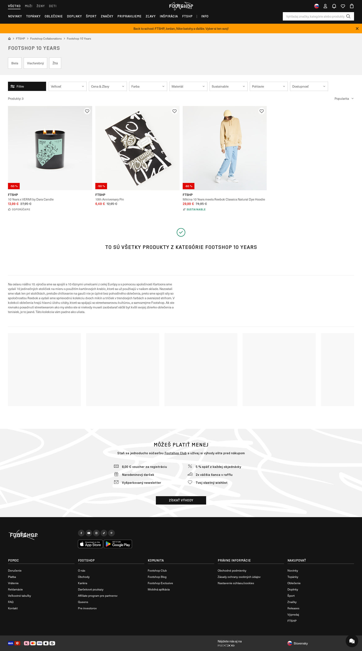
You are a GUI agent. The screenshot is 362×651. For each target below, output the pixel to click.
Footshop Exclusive (160, 583)
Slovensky (301, 643)
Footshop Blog (157, 577)
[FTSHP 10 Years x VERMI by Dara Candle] (50, 148)
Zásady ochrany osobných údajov (239, 577)
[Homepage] (41, 535)
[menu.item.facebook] (81, 533)
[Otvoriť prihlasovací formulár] (325, 6)
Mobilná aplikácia (159, 589)
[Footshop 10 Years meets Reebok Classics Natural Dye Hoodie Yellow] (225, 148)
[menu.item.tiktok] (104, 533)
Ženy (40, 6)
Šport (91, 16)
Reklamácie (15, 589)
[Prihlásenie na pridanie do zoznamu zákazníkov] (87, 111)
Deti (52, 6)
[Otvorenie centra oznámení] (334, 6)
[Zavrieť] (357, 28)
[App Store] (90, 544)
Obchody (84, 577)
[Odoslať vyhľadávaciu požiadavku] (348, 16)
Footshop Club (175, 453)
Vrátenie (13, 583)
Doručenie (15, 570)
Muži (28, 6)
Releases (293, 608)
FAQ (10, 602)
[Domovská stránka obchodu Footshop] (181, 6)
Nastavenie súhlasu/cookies (236, 583)
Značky (107, 16)
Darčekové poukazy (90, 589)
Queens (83, 602)
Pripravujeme (129, 16)
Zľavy (150, 16)
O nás (81, 570)
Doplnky (74, 16)
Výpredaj (293, 614)
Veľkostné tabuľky (19, 596)
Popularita (342, 98)
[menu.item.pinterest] (111, 533)
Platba (12, 577)
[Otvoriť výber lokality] (316, 6)
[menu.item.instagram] (96, 533)
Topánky (33, 16)
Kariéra (82, 583)
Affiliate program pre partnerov (98, 596)
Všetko (14, 6)
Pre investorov (87, 608)
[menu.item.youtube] (88, 533)
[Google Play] (118, 544)
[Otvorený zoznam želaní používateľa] (343, 6)
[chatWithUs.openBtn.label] (352, 641)
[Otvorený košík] (351, 6)
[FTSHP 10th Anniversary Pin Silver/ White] (137, 148)
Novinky (15, 16)
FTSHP (187, 16)
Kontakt (13, 608)
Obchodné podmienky (232, 570)
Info (204, 16)
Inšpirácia (169, 16)
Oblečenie (54, 16)
